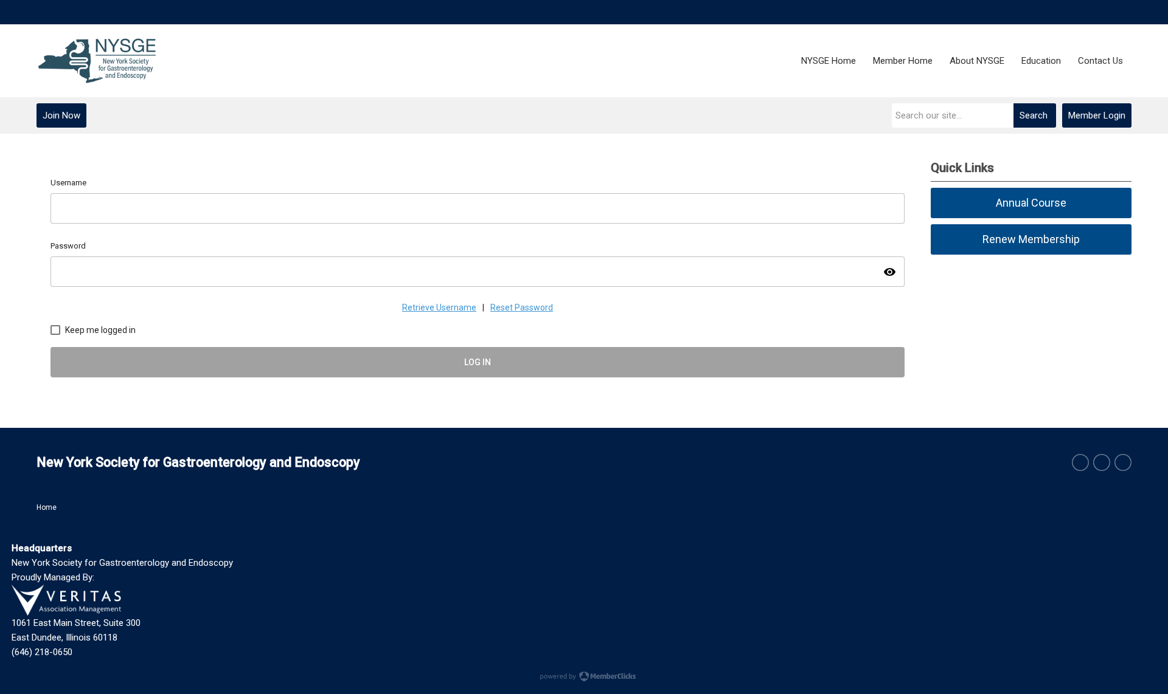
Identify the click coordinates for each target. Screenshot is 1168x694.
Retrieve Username (439, 307)
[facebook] (1080, 462)
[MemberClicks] (97, 60)
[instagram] (1123, 462)
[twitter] (1101, 462)
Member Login (1096, 115)
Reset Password (521, 307)
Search (1034, 115)
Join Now (61, 115)
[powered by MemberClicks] (584, 677)
